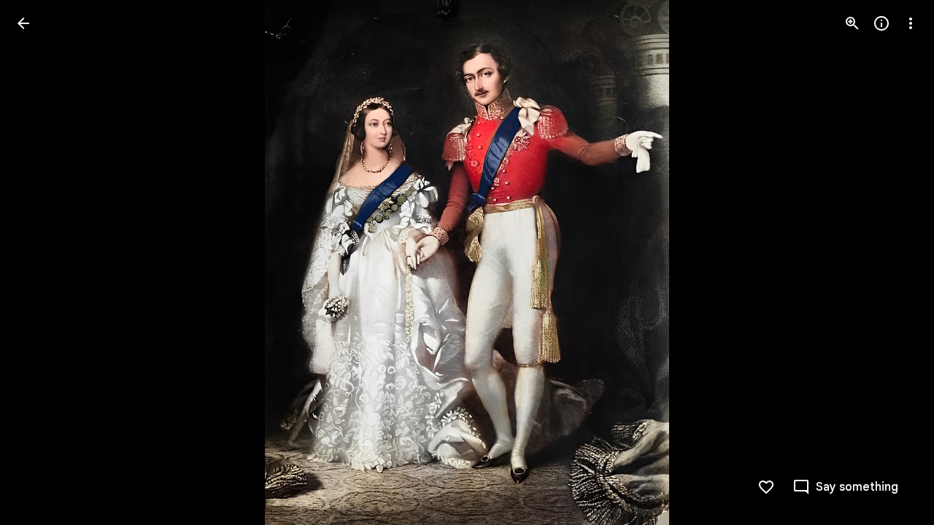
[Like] (766, 487)
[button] (845, 487)
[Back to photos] (23, 23)
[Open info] (881, 23)
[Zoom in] (852, 23)
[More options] (910, 23)
